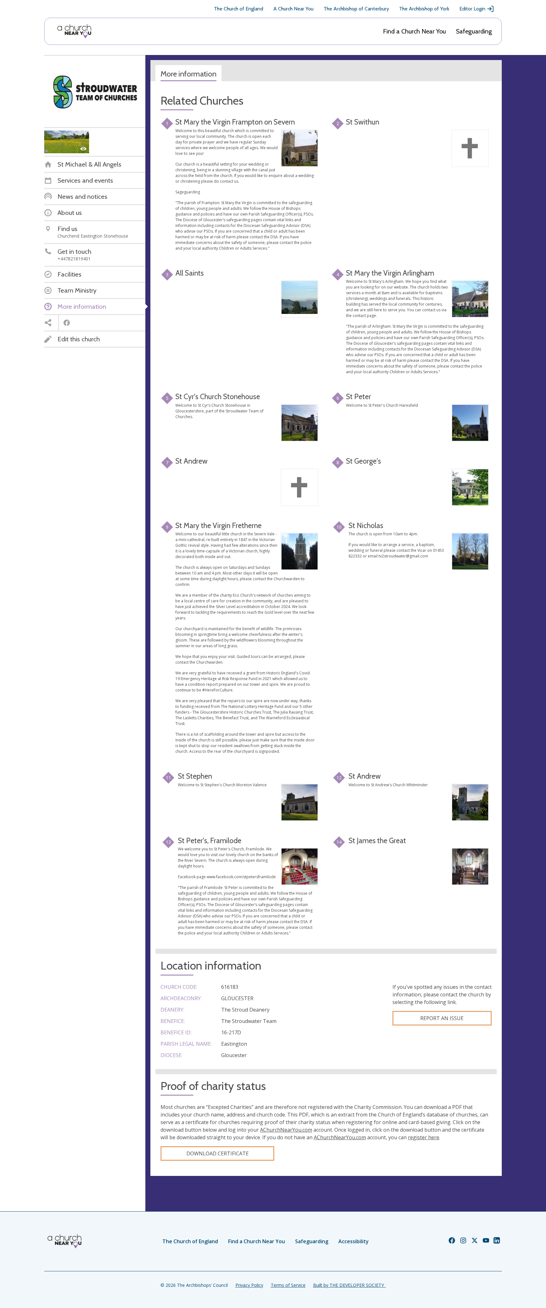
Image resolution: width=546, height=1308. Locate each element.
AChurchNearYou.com (286, 1129)
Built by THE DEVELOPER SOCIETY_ (349, 1285)
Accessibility (353, 1241)
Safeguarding (474, 31)
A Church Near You (293, 9)
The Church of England (238, 9)
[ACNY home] (74, 31)
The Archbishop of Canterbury (356, 9)
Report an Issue (442, 1018)
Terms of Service (288, 1285)
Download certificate (217, 1153)
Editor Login (472, 9)
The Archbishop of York (424, 9)
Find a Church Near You (414, 31)
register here (423, 1137)
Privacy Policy (249, 1285)
